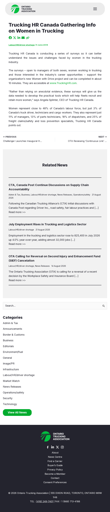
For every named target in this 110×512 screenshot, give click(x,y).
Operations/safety (81, 194)
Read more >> (17, 212)
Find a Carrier (55, 461)
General (7, 357)
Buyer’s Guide (55, 465)
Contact (55, 478)
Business (25, 194)
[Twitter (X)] (57, 447)
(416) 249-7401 (44, 501)
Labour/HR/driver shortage (22, 45)
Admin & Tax (14, 194)
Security (7, 398)
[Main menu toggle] (95, 9)
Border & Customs (13, 334)
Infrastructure (11, 369)
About (55, 452)
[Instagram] (62, 447)
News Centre (55, 456)
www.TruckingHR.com (63, 83)
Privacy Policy (55, 469)
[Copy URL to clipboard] (27, 37)
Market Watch (11, 380)
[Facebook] (47, 447)
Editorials (8, 346)
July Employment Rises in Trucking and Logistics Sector (48, 224)
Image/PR (8, 363)
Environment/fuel (13, 351)
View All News (17, 412)
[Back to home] (55, 436)
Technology (10, 404)
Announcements (12, 328)
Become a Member (55, 473)
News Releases (64, 194)
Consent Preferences (55, 482)
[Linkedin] (52, 447)
